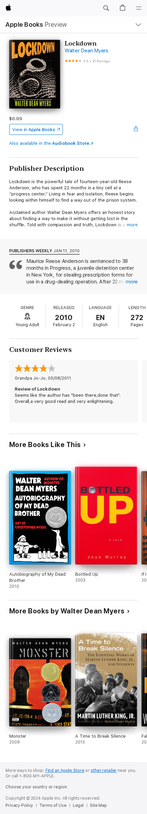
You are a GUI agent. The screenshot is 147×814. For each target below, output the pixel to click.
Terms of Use (53, 805)
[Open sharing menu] (135, 129)
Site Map (98, 805)
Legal (78, 805)
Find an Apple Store (64, 770)
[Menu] (139, 8)
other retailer (104, 770)
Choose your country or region (36, 787)
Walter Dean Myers (86, 51)
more (132, 224)
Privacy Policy (19, 805)
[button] (106, 8)
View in (33, 129)
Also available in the (49, 143)
